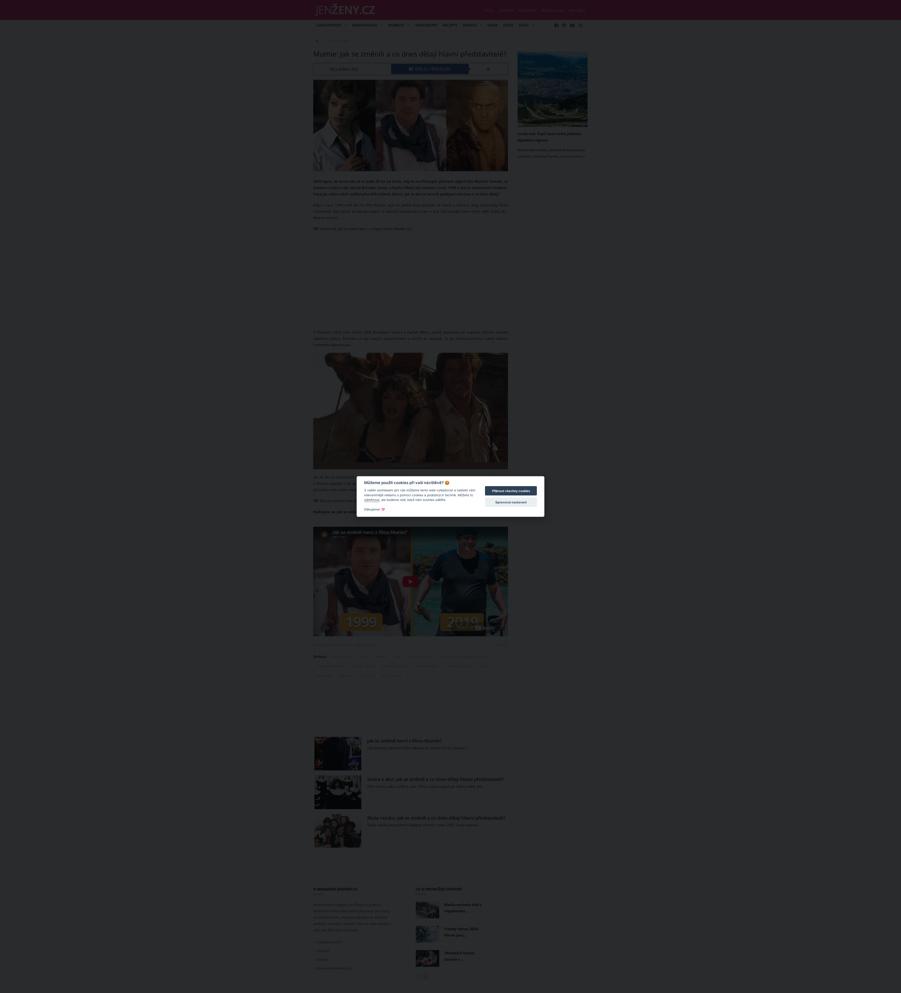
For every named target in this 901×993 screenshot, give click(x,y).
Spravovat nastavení (511, 502)
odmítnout (371, 500)
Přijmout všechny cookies (511, 491)
